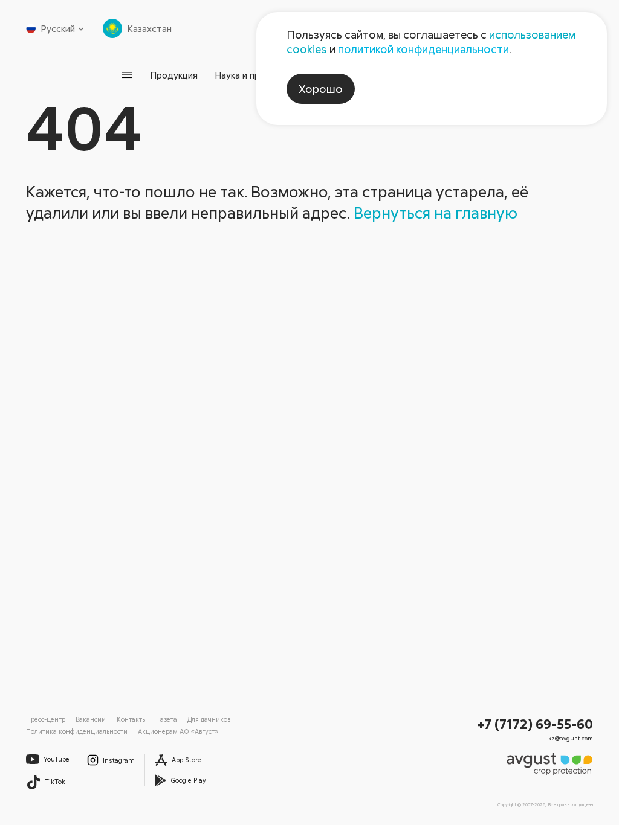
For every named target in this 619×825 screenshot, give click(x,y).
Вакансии (91, 719)
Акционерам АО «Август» (178, 731)
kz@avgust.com (570, 738)
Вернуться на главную (435, 212)
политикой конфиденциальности (423, 49)
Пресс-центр (45, 719)
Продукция (174, 74)
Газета (167, 719)
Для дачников (208, 719)
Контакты (132, 719)
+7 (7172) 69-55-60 (535, 724)
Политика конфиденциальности (77, 731)
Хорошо (321, 88)
